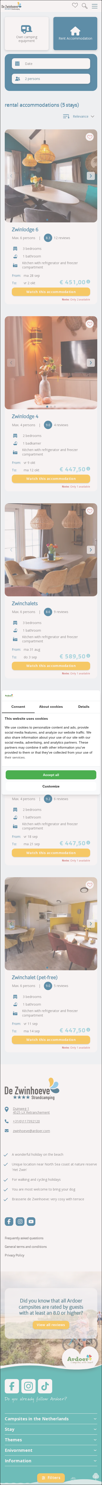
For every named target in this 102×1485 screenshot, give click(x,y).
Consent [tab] (18, 706)
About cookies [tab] (51, 706)
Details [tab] (83, 706)
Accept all (51, 775)
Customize (51, 786)
